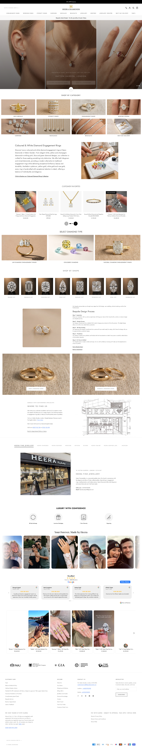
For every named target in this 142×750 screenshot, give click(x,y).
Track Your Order (61, 704)
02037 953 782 (36, 427)
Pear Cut (62, 297)
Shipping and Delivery (62, 688)
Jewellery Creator (106, 13)
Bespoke (93, 13)
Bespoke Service (9, 699)
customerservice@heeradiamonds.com (86, 685)
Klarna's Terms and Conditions (98, 719)
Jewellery (84, 13)
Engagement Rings (13, 13)
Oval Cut (113, 297)
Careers (59, 699)
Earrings (54, 13)
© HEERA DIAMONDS (12, 744)
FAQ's (133, 13)
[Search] (133, 8)
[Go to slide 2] (72, 223)
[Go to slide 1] (70, 223)
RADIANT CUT (79, 297)
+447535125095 (86, 692)
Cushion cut (45, 297)
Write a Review (125, 582)
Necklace (63, 13)
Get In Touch (60, 702)
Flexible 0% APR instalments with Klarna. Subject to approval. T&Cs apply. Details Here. (26, 691)
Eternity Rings (42, 13)
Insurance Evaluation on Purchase (13, 693)
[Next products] (76, 224)
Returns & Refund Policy (11, 685)
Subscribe (121, 694)
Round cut (11, 297)
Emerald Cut (28, 297)
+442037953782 (87, 688)
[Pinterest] (85, 696)
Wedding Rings (28, 13)
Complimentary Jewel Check (12, 696)
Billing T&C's (60, 691)
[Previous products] (66, 224)
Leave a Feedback (9, 704)
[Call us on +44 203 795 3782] (126, 8)
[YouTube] (89, 696)
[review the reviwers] (35, 587)
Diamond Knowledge (62, 696)
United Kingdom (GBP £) (11, 7)
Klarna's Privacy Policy (96, 716)
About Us (59, 683)
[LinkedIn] (93, 696)
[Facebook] (78, 696)
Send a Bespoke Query (78, 347)
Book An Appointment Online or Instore (37, 431)
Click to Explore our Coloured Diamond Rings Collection (31, 176)
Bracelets (73, 13)
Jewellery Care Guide (62, 693)
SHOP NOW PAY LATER (11, 728)
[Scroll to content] (71, 89)
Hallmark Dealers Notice (11, 688)
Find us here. (40, 420)
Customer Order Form (62, 707)
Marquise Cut (130, 297)
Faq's (6, 683)
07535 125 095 (46, 427)
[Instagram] (81, 696)
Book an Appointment (77, 349)
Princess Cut (96, 297)
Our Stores (59, 685)
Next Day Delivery (122, 13)
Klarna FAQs (94, 722)
